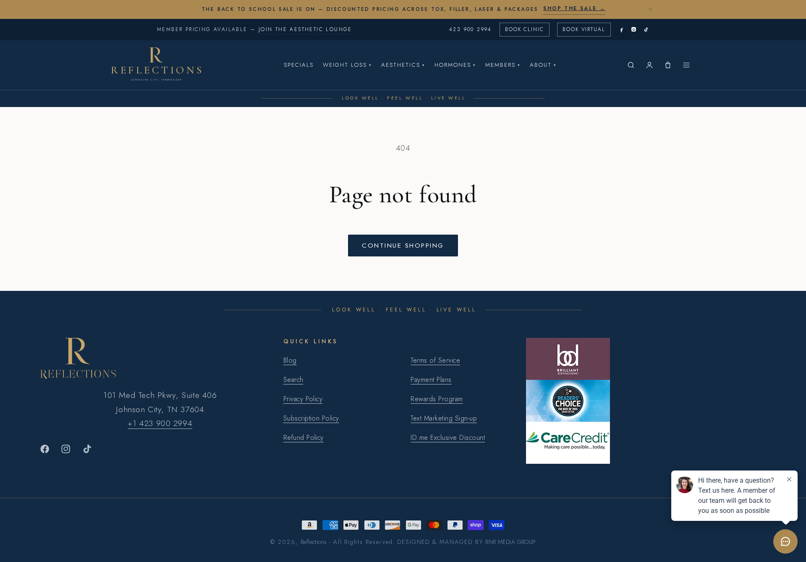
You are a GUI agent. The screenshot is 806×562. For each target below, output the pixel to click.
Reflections (314, 542)
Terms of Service (435, 360)
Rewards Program (437, 399)
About (543, 65)
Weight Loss (347, 65)
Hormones (455, 65)
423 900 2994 (470, 29)
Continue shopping (403, 245)
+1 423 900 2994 (160, 423)
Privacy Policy (303, 399)
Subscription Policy (311, 418)
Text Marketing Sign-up (444, 418)
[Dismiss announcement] (650, 9)
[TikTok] (646, 29)
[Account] (649, 65)
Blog (290, 360)
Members (503, 65)
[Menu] (686, 65)
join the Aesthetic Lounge (305, 29)
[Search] (631, 65)
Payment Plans (431, 379)
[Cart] (668, 65)
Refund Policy (303, 437)
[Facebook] (621, 29)
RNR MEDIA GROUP (510, 542)
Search (293, 379)
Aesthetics (403, 65)
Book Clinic (524, 29)
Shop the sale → (574, 8)
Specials (299, 65)
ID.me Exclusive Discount (448, 437)
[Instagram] (634, 29)
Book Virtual (584, 29)
